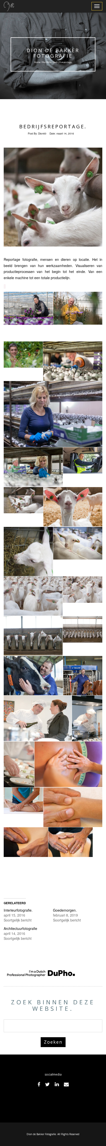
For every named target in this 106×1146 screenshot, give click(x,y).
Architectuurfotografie (20, 928)
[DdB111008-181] (38, 718)
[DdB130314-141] (28, 564)
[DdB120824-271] (70, 842)
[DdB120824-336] (68, 764)
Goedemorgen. (65, 910)
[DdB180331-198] (23, 354)
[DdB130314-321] (33, 635)
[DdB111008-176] (87, 718)
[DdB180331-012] (28, 308)
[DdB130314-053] (72, 506)
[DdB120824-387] (23, 800)
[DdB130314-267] (82, 589)
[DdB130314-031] (23, 500)
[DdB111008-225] (19, 764)
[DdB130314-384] (82, 629)
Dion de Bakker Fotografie (53, 53)
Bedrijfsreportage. (53, 126)
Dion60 (42, 133)
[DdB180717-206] (33, 467)
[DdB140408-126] (33, 676)
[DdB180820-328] (82, 460)
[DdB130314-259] (33, 596)
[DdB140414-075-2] (82, 685)
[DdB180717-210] (53, 414)
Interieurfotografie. (18, 910)
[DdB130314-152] (77, 543)
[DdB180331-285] (77, 308)
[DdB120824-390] (72, 807)
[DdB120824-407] (26, 842)
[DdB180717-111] (72, 361)
